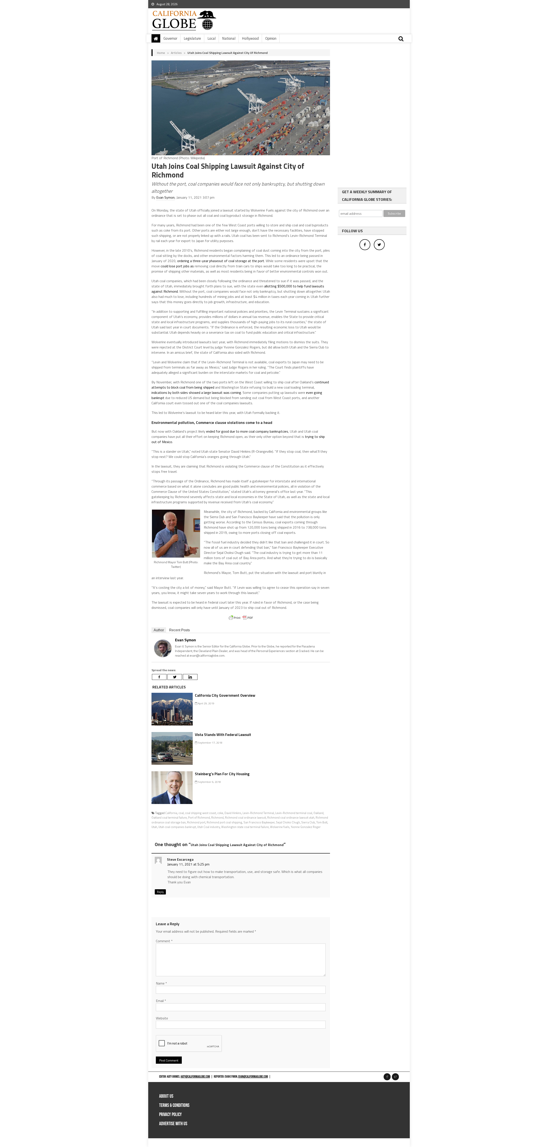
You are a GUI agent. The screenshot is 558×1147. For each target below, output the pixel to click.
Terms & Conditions (174, 1105)
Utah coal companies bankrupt (177, 827)
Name (161, 983)
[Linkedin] (190, 677)
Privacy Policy (170, 1115)
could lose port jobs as (178, 266)
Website (162, 1018)
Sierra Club (308, 822)
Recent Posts (179, 630)
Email (161, 1000)
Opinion (270, 38)
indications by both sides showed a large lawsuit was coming (196, 392)
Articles (176, 52)
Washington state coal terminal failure (245, 827)
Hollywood (250, 38)
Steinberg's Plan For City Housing (222, 774)
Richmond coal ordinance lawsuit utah (290, 817)
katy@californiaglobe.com (195, 1077)
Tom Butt (321, 822)
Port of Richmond (199, 817)
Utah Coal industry (208, 827)
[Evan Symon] (163, 648)
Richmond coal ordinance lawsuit (245, 817)
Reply (160, 892)
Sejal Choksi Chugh (288, 822)
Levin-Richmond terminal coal (293, 813)
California (171, 813)
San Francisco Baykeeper (259, 822)
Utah (154, 827)
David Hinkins (233, 813)
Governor (170, 38)
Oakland (318, 813)
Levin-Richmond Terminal (258, 813)
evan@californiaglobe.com (253, 1077)
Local (212, 38)
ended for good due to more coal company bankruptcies (247, 431)
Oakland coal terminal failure (169, 817)
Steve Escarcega (180, 859)
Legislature (192, 38)
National (228, 38)
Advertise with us (173, 1124)
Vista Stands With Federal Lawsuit (223, 734)
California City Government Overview (225, 695)
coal (181, 813)
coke (220, 813)
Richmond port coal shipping (224, 822)
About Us (166, 1096)
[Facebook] (159, 677)
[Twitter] (174, 677)
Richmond (217, 817)
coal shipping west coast (200, 813)
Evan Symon (165, 197)
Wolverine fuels (279, 827)
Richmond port (196, 822)
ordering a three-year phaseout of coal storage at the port (220, 260)
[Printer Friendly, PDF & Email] (240, 617)
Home (161, 52)
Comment (164, 941)
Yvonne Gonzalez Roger (306, 827)
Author (159, 630)
